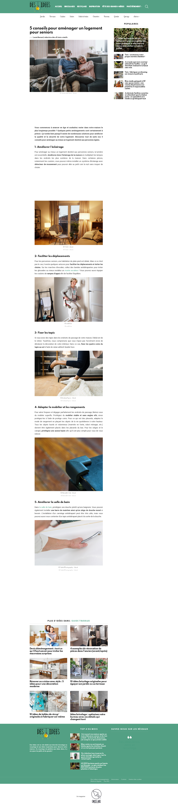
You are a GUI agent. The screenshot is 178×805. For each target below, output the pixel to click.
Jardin (42, 16)
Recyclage (82, 6)
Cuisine (62, 16)
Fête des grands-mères (113, 6)
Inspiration (94, 6)
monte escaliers (71, 270)
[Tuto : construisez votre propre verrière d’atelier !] (118, 56)
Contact (123, 779)
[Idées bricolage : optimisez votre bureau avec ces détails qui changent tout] (89, 701)
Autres (136, 16)
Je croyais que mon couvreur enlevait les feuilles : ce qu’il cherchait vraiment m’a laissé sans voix (136, 64)
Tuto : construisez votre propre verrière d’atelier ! (135, 56)
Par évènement (134, 6)
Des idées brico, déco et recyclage (130, 745)
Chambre (96, 16)
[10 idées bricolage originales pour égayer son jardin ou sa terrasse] (89, 668)
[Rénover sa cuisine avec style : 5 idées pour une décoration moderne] (48, 668)
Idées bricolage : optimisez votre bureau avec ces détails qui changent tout (87, 717)
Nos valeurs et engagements (100, 779)
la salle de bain (45, 507)
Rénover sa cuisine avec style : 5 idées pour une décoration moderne (47, 684)
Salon (72, 16)
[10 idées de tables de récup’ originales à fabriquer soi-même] (48, 701)
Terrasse (52, 16)
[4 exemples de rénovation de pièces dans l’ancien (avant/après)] (89, 635)
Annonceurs (115, 779)
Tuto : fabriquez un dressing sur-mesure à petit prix (136, 73)
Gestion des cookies (135, 779)
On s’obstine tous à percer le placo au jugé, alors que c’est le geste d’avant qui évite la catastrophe (93, 756)
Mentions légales (96, 781)
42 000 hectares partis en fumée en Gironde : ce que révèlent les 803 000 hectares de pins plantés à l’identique (94, 766)
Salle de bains (83, 16)
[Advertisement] (69, 110)
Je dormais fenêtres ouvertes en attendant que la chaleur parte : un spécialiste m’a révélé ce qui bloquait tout (136, 96)
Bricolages (69, 6)
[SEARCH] (146, 6)
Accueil (58, 6)
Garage (126, 16)
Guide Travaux (80, 621)
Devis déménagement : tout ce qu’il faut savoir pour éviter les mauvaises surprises (46, 651)
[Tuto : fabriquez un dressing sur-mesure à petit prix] (118, 74)
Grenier (116, 16)
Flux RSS (106, 781)
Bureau (106, 16)
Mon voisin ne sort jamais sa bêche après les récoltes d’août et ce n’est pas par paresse (93, 746)
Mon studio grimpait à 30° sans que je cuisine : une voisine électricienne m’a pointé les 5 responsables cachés (135, 84)
